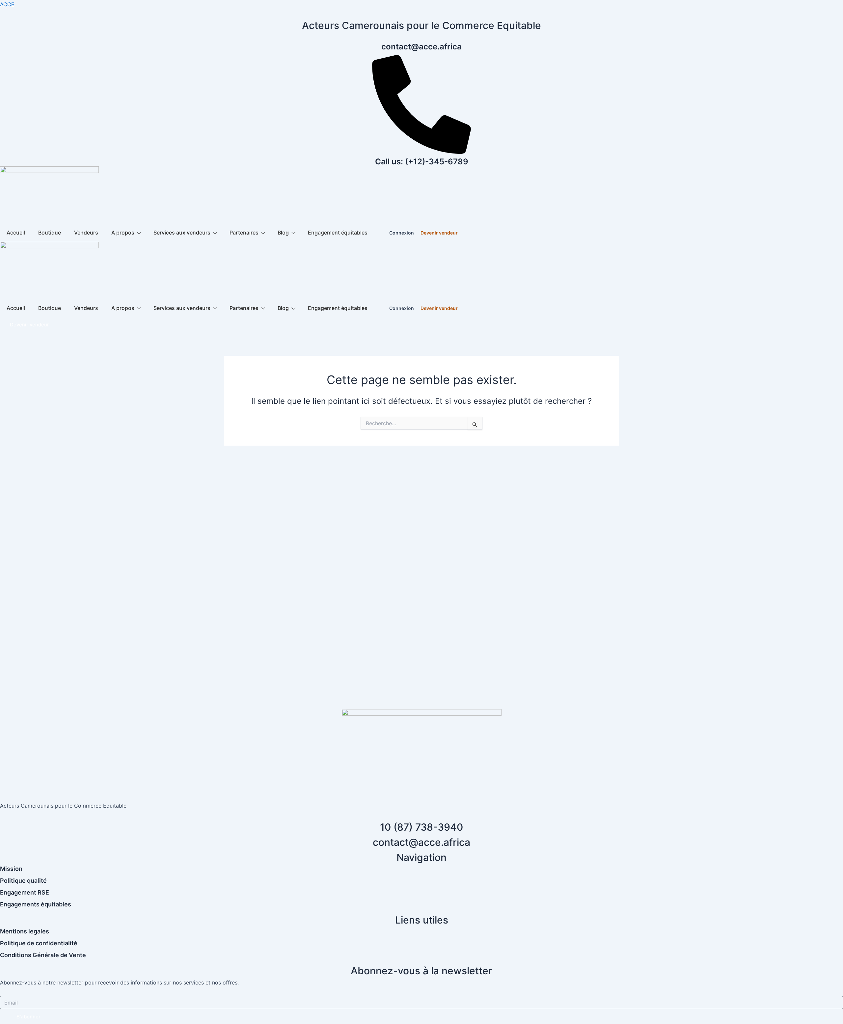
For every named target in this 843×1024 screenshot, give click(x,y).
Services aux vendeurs (181, 232)
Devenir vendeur (439, 232)
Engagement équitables (337, 232)
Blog (283, 232)
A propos (122, 232)
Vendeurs (86, 232)
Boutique (49, 232)
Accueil (16, 232)
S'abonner (28, 1016)
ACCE (7, 4)
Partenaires (244, 232)
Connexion (401, 232)
